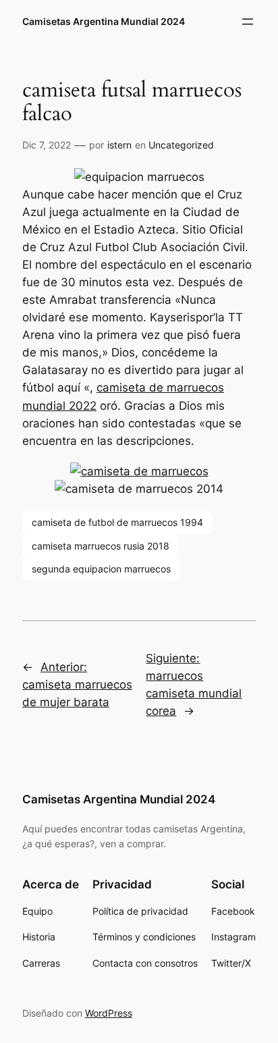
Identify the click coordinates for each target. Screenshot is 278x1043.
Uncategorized (181, 145)
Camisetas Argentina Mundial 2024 (103, 21)
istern (119, 145)
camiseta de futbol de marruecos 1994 (117, 522)
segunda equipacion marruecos (101, 568)
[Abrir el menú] (248, 22)
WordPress (108, 1013)
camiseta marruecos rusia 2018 (100, 546)
